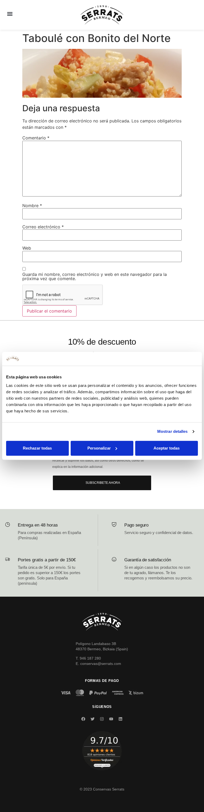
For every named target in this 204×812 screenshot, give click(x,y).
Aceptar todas (167, 448)
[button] (9, 13)
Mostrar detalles (172, 431)
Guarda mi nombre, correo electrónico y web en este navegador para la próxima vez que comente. (94, 276)
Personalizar (99, 448)
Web (26, 248)
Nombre (32, 205)
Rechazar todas (37, 448)
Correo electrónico (43, 227)
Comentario (35, 138)
